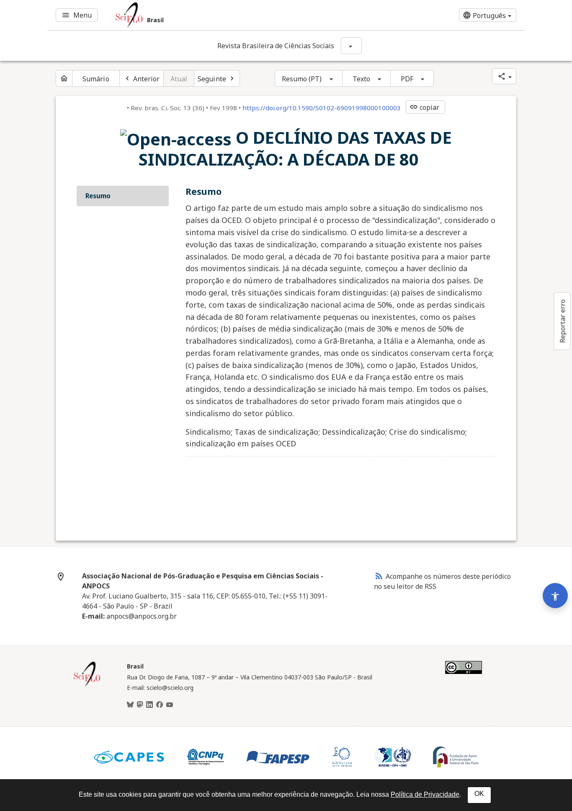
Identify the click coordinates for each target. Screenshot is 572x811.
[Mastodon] (140, 705)
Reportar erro (562, 321)
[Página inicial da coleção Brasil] (87, 685)
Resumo (98, 196)
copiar (425, 107)
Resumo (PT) (302, 78)
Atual (179, 78)
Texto (362, 78)
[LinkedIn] (149, 705)
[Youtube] (169, 705)
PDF (407, 78)
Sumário (95, 78)
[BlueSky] (130, 705)
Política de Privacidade (425, 794)
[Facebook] (159, 705)
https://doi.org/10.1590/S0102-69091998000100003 (321, 108)
